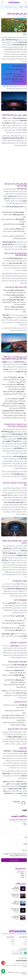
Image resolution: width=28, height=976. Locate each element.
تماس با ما (25, 943)
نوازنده (22, 877)
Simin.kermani (16, 801)
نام (25, 837)
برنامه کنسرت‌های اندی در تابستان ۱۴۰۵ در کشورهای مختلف (15, 895)
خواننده (22, 874)
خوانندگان (12, 941)
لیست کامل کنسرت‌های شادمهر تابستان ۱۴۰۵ (15, 902)
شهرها (13, 939)
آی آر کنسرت (15, 500)
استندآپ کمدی (20, 872)
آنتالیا (14, 123)
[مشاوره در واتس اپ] (3, 971)
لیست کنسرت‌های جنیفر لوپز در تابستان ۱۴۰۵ (15, 909)
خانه (26, 7)
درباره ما (25, 944)
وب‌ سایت (24, 850)
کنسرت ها (12, 943)
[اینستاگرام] (4, 973)
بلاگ (13, 944)
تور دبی (25, 941)
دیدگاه (25, 824)
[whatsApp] (25, 953)
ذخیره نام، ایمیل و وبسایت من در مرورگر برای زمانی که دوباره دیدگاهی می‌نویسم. (15, 854)
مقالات (20, 7)
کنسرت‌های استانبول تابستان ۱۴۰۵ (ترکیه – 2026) (15, 887)
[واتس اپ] (2, 973)
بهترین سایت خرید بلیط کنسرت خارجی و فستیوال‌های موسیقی (15, 916)
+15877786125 (21, 961)
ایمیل (25, 844)
